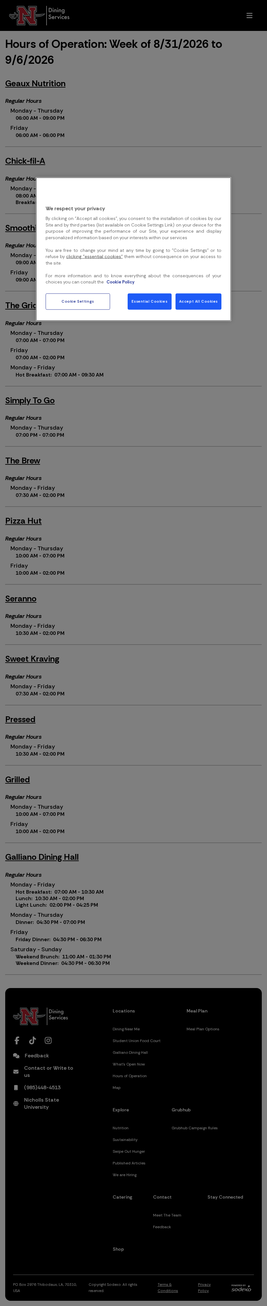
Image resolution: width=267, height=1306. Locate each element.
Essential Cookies (149, 301)
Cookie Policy (120, 282)
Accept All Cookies (198, 301)
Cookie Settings (78, 301)
